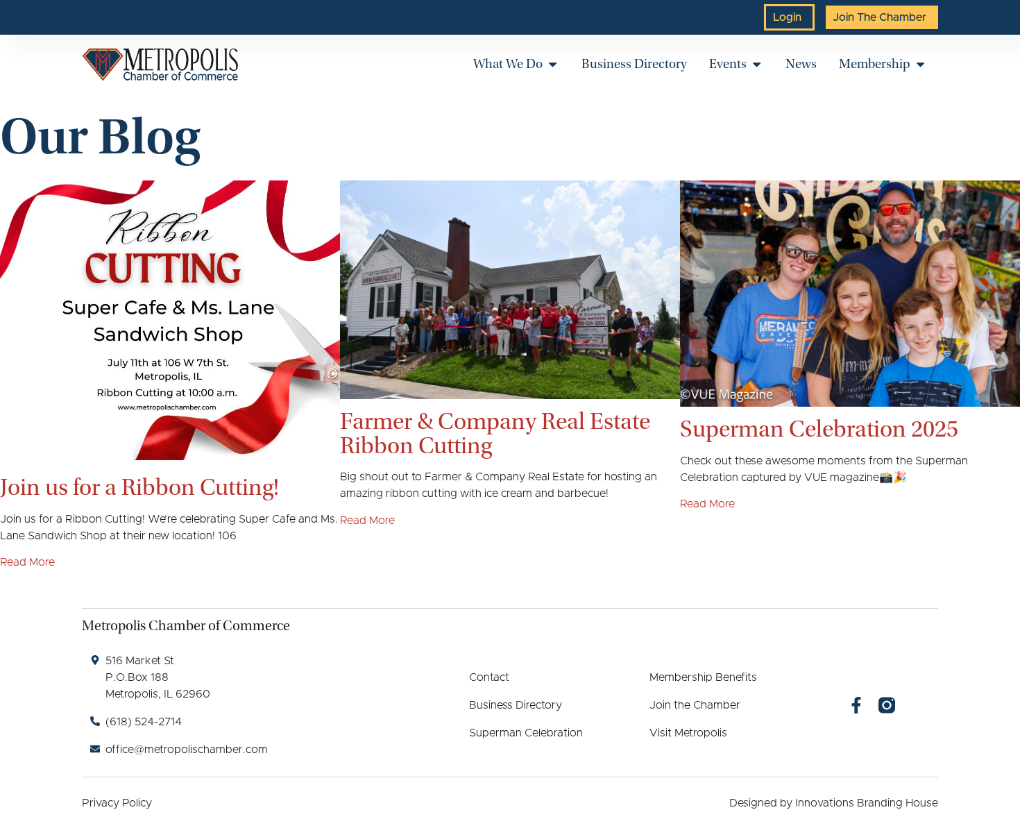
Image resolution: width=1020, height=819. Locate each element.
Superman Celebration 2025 (819, 429)
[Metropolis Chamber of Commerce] (160, 64)
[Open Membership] (920, 64)
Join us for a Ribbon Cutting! (139, 487)
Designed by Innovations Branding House (833, 803)
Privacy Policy (117, 803)
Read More (27, 562)
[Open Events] (756, 64)
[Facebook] (856, 705)
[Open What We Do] (552, 64)
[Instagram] (886, 705)
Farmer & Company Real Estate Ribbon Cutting (495, 433)
